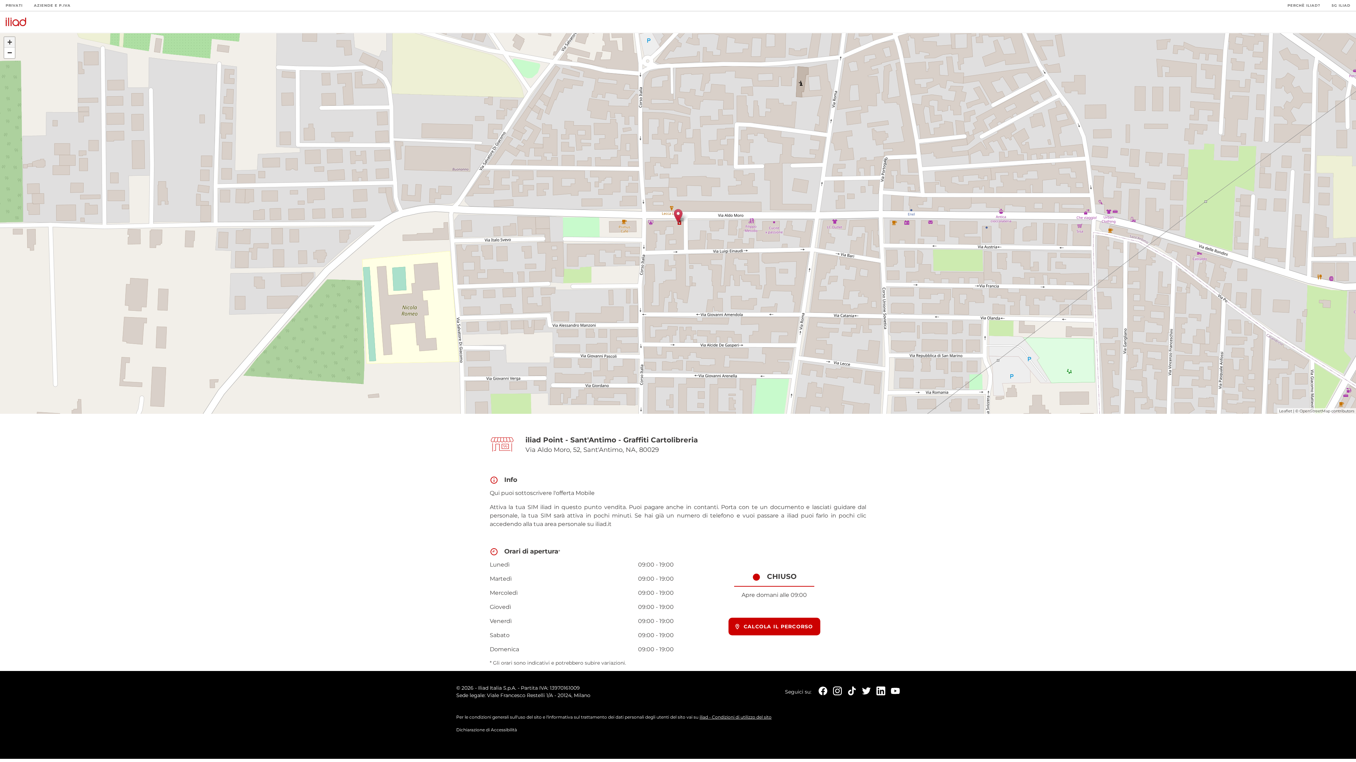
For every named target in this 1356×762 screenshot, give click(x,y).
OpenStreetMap (1315, 411)
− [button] (9, 52)
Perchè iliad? (1303, 5)
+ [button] (9, 42)
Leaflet (1285, 411)
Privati (14, 5)
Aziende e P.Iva (52, 5)
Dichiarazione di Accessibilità (486, 729)
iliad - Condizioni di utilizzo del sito (736, 717)
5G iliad (1341, 5)
